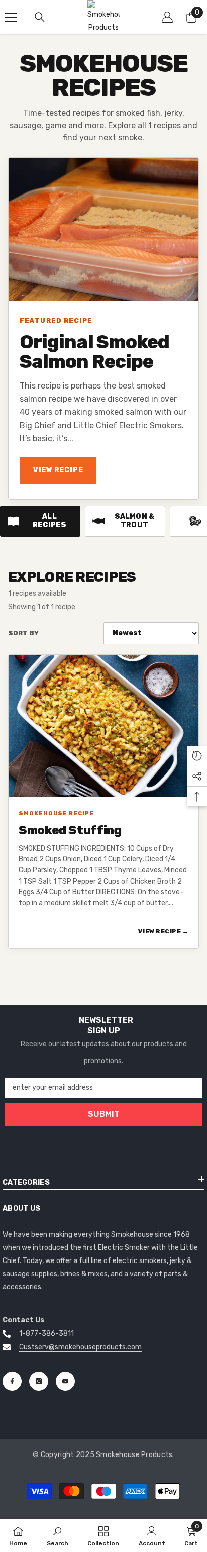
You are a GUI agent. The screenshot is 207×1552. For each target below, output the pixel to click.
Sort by (23, 633)
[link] (57, 1535)
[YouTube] (65, 1381)
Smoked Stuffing (70, 830)
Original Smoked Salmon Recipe (94, 351)
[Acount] (167, 17)
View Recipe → (163, 931)
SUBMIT (104, 1114)
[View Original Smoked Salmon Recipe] (103, 229)
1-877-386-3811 (46, 1333)
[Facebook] (12, 1381)
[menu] (11, 17)
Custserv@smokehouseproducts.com (80, 1347)
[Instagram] (38, 1381)
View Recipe (58, 470)
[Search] (40, 17)
